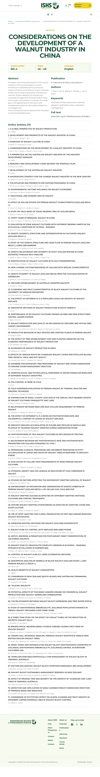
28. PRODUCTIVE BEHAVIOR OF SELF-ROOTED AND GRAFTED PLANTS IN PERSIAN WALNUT (49, 333)
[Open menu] (52, 14)
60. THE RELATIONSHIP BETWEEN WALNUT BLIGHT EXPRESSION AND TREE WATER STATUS (50, 601)
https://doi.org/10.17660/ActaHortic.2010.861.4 (70, 116)
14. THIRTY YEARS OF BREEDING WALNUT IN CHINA (31, 218)
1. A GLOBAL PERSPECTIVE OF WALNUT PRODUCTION (32, 129)
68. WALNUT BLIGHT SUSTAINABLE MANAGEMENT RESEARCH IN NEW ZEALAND (45, 672)
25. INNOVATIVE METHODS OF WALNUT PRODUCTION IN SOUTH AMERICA (42, 308)
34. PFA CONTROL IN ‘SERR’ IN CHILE (24, 382)
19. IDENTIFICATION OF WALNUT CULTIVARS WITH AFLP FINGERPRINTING (41, 261)
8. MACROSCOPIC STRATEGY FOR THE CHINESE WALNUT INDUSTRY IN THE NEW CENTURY (49, 177)
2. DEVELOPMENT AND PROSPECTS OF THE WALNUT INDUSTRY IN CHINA (41, 135)
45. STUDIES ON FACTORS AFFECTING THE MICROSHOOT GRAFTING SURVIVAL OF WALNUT (49, 480)
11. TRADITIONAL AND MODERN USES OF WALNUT (30, 196)
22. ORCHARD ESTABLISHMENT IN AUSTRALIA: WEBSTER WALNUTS (38, 283)
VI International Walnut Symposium (27, 21)
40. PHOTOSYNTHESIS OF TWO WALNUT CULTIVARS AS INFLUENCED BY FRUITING (45, 434)
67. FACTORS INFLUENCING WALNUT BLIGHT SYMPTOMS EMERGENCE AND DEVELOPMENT (49, 666)
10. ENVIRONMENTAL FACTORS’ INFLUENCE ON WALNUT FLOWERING (40, 189)
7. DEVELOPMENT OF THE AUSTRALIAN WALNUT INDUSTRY (35, 170)
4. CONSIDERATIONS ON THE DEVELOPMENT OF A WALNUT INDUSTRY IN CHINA (45, 148)
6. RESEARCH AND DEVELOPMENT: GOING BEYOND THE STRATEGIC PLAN (41, 164)
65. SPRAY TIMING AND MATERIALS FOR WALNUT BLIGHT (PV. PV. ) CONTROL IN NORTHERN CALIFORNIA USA (50, 647)
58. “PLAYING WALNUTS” (19, 586)
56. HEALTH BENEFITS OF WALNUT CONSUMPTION (31, 570)
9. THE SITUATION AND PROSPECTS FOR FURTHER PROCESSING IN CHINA (41, 183)
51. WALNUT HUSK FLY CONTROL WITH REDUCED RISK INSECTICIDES (39, 530)
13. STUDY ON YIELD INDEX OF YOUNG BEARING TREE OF (41, 211)
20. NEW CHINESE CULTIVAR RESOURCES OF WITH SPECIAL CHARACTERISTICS (48, 267)
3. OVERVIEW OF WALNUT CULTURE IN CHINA (29, 142)
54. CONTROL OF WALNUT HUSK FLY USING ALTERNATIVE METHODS (39, 554)
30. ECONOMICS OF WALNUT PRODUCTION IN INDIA (32, 348)
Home (10, 21)
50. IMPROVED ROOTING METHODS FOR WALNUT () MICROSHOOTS (43, 523)
